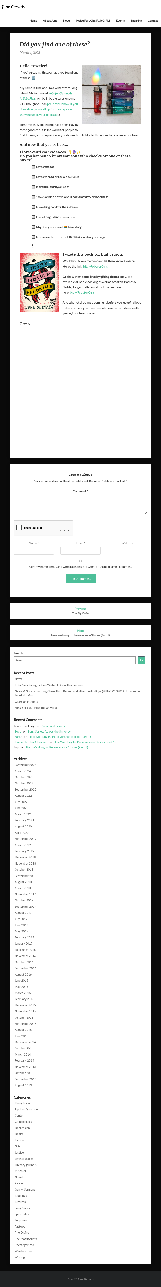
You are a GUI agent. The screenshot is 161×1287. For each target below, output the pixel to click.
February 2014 (24, 1060)
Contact (153, 20)
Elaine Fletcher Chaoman (31, 742)
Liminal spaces (24, 1158)
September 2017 (25, 906)
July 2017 (21, 919)
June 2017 (21, 925)
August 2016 (23, 974)
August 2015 (23, 1029)
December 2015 (25, 1005)
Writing (20, 1257)
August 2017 (23, 912)
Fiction (19, 1140)
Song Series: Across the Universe (36, 707)
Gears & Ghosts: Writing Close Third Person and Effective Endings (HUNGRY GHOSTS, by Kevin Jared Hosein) (77, 693)
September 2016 (25, 968)
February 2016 (24, 999)
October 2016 (24, 962)
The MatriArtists (26, 1239)
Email (80, 543)
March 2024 (23, 771)
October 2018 (24, 869)
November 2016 (25, 956)
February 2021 (24, 820)
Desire (19, 1134)
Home (33, 20)
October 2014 (24, 1048)
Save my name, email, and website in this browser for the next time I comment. (80, 566)
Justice (19, 1152)
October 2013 (24, 1073)
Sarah (18, 736)
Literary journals (26, 1165)
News (18, 679)
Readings (21, 1195)
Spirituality (22, 1214)
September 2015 (25, 1023)
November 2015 (25, 1011)
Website (127, 543)
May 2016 (21, 986)
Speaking (136, 20)
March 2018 (23, 888)
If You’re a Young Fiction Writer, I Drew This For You (49, 685)
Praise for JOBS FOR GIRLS (93, 20)
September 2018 (25, 875)
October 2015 (24, 1017)
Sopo (18, 731)
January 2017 (24, 943)
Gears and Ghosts (26, 701)
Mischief (20, 1171)
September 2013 (25, 1079)
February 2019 (24, 851)
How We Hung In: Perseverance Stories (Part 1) (60, 736)
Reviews (20, 1201)
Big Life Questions (27, 1109)
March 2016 (23, 993)
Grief (18, 1146)
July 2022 (21, 802)
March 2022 (23, 814)
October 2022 (24, 783)
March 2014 (23, 1054)
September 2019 (25, 838)
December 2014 (25, 1042)
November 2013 (25, 1067)
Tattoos (20, 1226)
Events (120, 20)
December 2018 (25, 857)
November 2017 (25, 894)
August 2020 (23, 826)
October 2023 (24, 777)
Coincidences (23, 1121)
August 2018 (23, 882)
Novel (66, 20)
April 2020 (22, 832)
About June (50, 20)
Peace (19, 1183)
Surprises (21, 1220)
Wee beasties (23, 1251)
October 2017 (24, 900)
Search (18, 653)
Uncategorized (24, 1245)
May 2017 (21, 931)
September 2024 (25, 764)
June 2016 (21, 980)
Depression (22, 1128)
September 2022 (25, 789)
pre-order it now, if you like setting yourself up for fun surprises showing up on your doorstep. (49, 109)
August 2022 (23, 795)
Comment (80, 491)
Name (34, 543)
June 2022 (21, 808)
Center (19, 1115)
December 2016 (25, 949)
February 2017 (24, 937)
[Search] (141, 660)
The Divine (22, 1232)
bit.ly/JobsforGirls (95, 266)
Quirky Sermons (25, 1189)
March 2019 (23, 845)
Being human (23, 1103)
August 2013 (23, 1085)
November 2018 (25, 863)
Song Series (22, 1208)
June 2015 (21, 1036)
